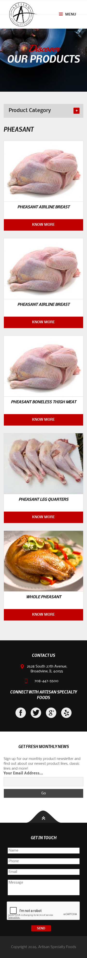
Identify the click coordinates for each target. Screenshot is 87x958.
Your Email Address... (23, 773)
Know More (43, 225)
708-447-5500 (46, 681)
